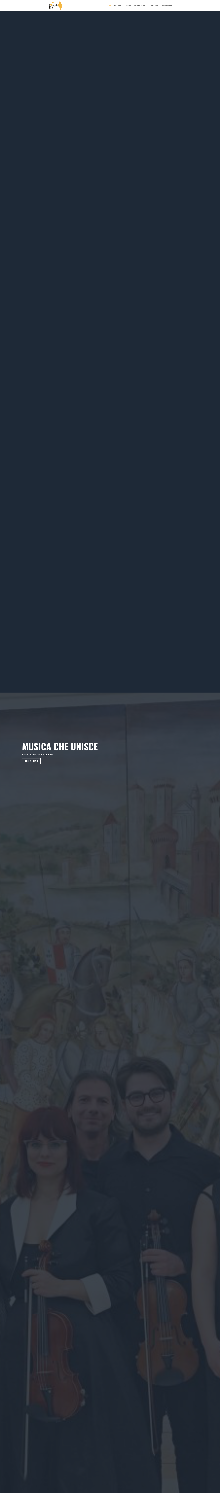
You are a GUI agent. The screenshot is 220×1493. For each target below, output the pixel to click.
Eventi (128, 6)
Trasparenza (166, 6)
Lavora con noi (140, 6)
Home (108, 6)
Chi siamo (118, 6)
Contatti (154, 6)
